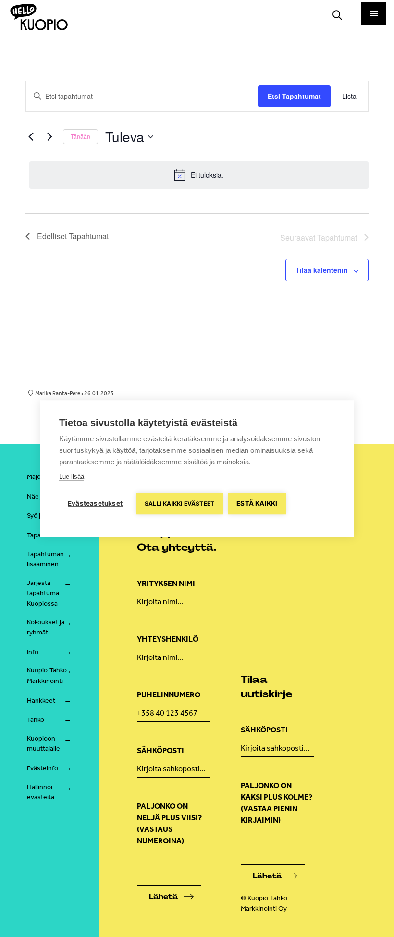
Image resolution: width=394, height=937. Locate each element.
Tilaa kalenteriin (322, 270)
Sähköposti (160, 750)
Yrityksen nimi (166, 583)
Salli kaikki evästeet (179, 503)
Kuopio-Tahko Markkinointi (47, 675)
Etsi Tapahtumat (294, 96)
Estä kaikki (256, 503)
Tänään (80, 136)
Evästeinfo (42, 768)
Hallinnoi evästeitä (40, 792)
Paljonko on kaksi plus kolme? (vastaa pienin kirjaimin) (276, 803)
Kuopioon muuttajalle (43, 743)
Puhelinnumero (168, 694)
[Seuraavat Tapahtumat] (50, 137)
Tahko (35, 720)
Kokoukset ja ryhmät (45, 627)
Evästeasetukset (95, 503)
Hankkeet (41, 700)
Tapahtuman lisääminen (45, 559)
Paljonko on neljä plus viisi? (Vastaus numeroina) (169, 823)
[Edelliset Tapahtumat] (31, 137)
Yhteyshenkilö (167, 639)
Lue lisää (71, 476)
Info (32, 652)
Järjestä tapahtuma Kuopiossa (43, 593)
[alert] (199, 174)
